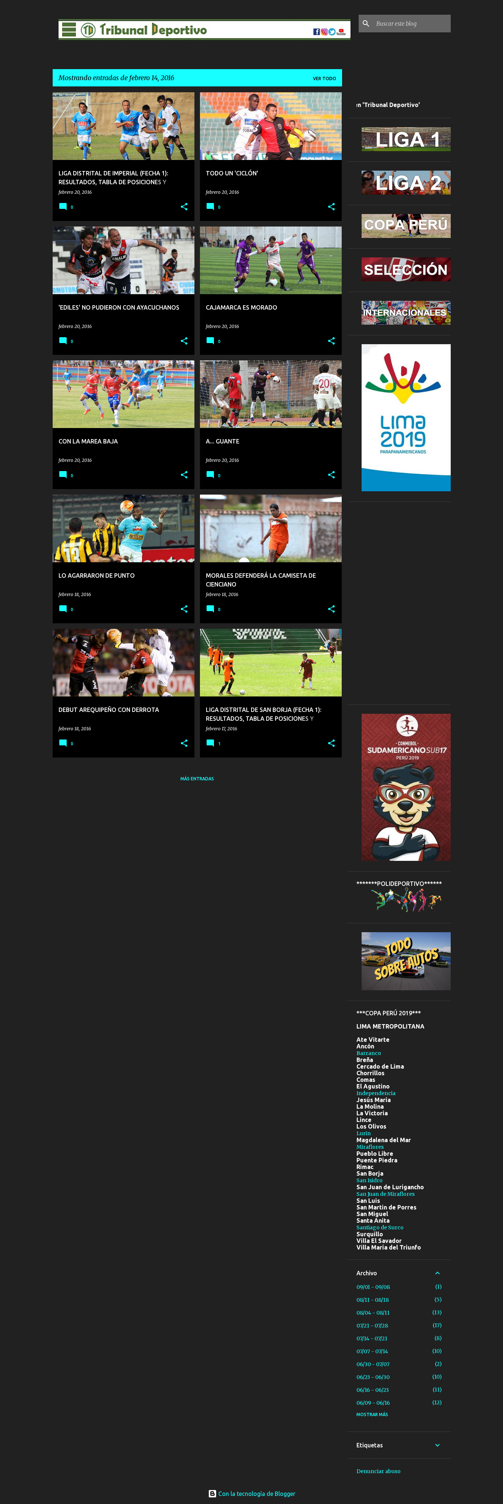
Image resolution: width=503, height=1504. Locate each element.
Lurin (363, 1133)
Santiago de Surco (380, 1227)
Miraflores (370, 1147)
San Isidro (369, 1180)
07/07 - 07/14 (372, 1351)
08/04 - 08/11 (373, 1312)
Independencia (375, 1093)
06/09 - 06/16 (373, 1403)
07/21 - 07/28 (372, 1325)
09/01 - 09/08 (373, 1287)
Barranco (368, 1053)
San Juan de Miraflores (385, 1194)
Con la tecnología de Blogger (256, 1493)
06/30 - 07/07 (373, 1364)
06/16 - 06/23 (372, 1390)
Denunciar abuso (378, 1471)
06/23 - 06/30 (373, 1377)
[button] (184, 207)
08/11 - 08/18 (372, 1300)
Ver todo (324, 78)
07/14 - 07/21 (371, 1338)
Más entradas (197, 778)
